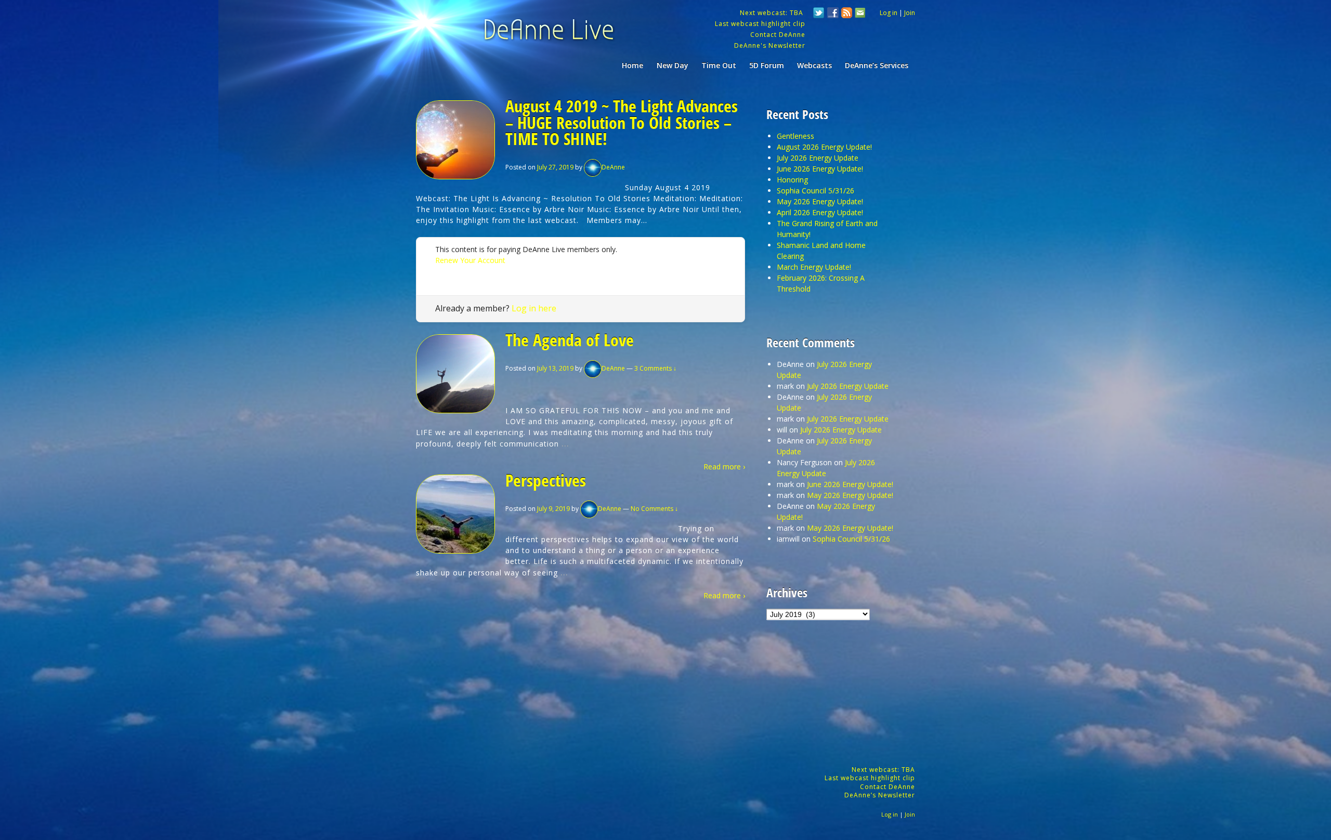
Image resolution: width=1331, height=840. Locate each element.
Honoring (792, 180)
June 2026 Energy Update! (820, 169)
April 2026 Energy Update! (820, 212)
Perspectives (545, 480)
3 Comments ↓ (655, 368)
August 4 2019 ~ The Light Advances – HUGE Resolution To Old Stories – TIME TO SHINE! (621, 122)
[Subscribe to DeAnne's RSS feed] (847, 14)
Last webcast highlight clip (760, 23)
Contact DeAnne (777, 34)
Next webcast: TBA (772, 12)
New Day (672, 65)
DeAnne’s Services (876, 65)
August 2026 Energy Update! (824, 147)
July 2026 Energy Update (817, 158)
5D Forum (766, 65)
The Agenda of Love (569, 340)
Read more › (724, 466)
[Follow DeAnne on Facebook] (833, 14)
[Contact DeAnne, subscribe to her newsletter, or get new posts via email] (859, 14)
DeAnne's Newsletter (769, 45)
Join (909, 12)
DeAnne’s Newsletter (879, 795)
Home (632, 65)
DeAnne (613, 167)
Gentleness (795, 136)
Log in (888, 12)
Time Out (718, 65)
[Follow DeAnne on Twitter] (819, 14)
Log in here (534, 308)
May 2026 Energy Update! (820, 201)
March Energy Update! (814, 267)
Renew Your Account (470, 260)
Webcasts (814, 65)
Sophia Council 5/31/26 (815, 190)
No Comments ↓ (654, 508)
